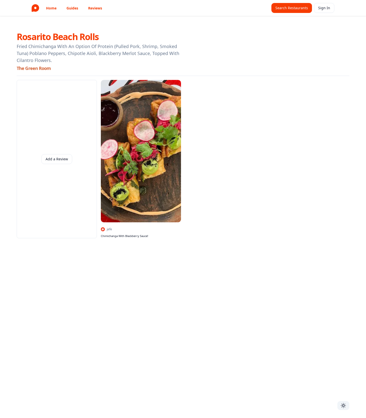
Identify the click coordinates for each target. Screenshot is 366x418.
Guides (72, 8)
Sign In (324, 7)
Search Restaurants (291, 7)
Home (51, 8)
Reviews (95, 8)
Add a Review (57, 159)
